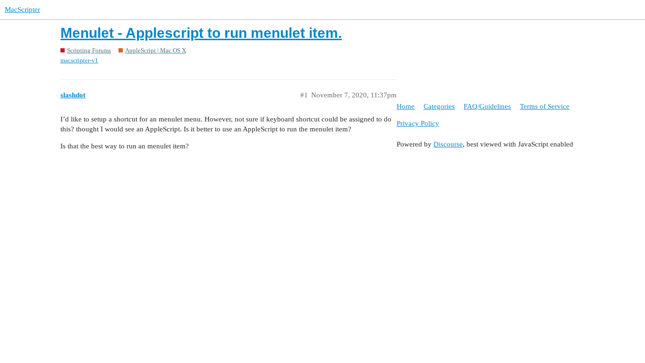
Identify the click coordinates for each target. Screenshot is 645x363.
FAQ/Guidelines (487, 106)
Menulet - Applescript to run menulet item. (201, 33)
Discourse (448, 144)
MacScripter (22, 9)
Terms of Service (544, 106)
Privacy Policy (418, 123)
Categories (439, 106)
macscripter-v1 (79, 60)
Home (406, 106)
